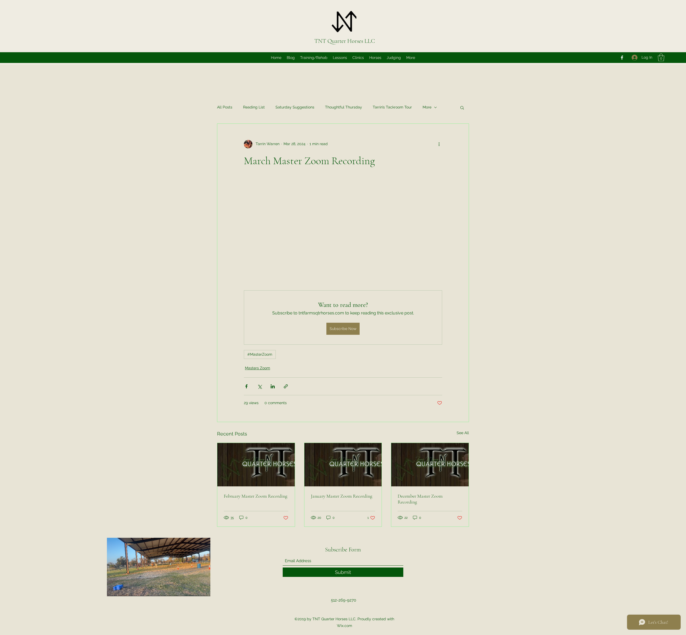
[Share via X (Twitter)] (259, 386)
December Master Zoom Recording (420, 499)
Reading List (254, 107)
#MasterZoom (259, 354)
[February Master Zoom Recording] (256, 464)
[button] (661, 57)
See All (463, 433)
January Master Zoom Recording (341, 496)
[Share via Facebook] (246, 386)
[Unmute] (123, 588)
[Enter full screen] (203, 588)
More (427, 107)
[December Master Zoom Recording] (430, 464)
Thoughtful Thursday (343, 107)
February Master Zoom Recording (255, 496)
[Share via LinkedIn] (272, 386)
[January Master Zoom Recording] (343, 464)
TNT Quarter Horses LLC (344, 40)
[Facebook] (622, 57)
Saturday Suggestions (294, 107)
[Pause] (113, 588)
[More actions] (439, 144)
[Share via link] (285, 386)
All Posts (224, 107)
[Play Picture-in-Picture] (194, 588)
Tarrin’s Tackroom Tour (392, 107)
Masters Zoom (257, 368)
